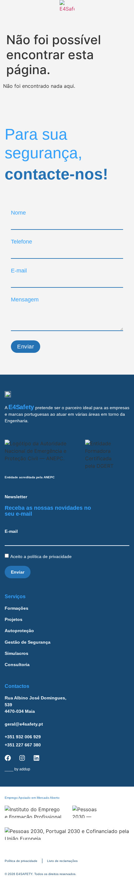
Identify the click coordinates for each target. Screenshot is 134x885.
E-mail (19, 270)
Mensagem (25, 299)
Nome (18, 212)
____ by (17, 769)
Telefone (21, 241)
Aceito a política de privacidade (41, 556)
